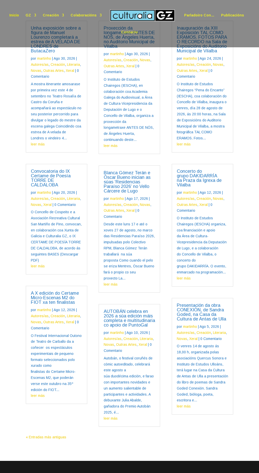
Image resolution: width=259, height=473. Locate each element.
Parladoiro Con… (199, 15)
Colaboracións (84, 15)
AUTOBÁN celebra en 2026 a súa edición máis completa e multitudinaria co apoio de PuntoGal (129, 318)
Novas (36, 71)
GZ (28, 15)
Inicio (14, 15)
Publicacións (232, 15)
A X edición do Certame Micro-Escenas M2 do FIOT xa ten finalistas (55, 298)
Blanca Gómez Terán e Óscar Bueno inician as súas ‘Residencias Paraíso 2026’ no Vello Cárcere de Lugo (127, 182)
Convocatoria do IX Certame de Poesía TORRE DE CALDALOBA (51, 178)
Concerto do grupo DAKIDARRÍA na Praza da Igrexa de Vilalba (199, 178)
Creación (51, 15)
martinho (44, 58)
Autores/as (40, 64)
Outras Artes (53, 71)
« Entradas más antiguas (46, 437)
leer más (38, 144)
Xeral (70, 71)
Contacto (129, 32)
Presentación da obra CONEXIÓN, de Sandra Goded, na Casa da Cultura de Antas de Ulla (201, 312)
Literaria (73, 64)
